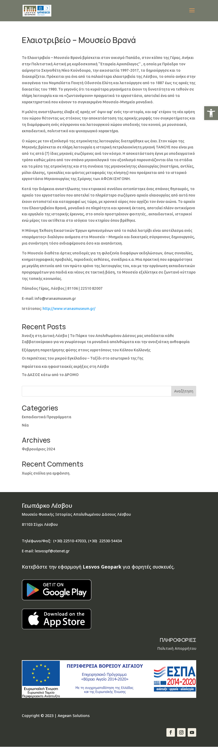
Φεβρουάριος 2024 (38, 449)
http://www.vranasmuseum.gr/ (69, 308)
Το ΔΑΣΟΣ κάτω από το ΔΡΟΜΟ (50, 375)
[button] (211, 113)
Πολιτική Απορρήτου (176, 648)
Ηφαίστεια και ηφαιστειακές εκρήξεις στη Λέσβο (65, 366)
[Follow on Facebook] (170, 732)
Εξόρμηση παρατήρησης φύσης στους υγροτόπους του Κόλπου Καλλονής (86, 350)
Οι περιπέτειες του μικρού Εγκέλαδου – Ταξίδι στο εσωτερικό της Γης (82, 358)
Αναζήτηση (183, 391)
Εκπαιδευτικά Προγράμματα (46, 417)
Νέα (25, 425)
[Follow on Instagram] (181, 732)
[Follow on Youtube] (192, 732)
